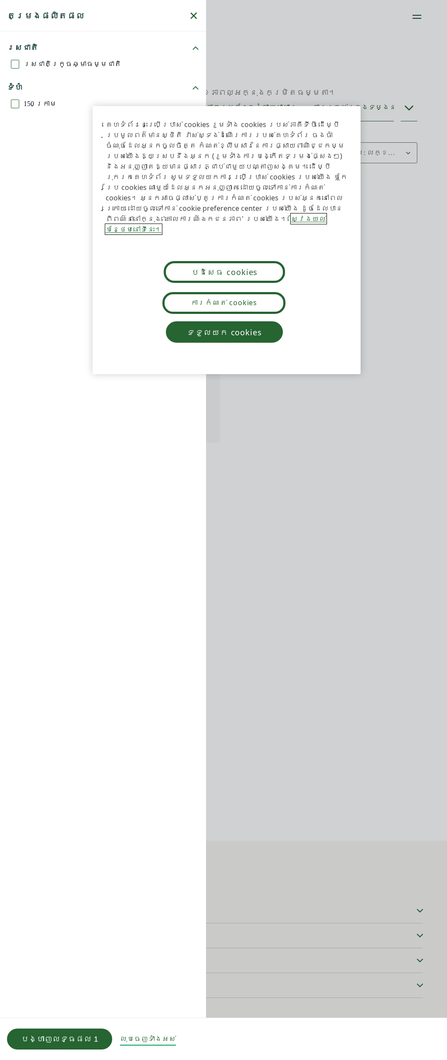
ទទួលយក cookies (224, 332)
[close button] (194, 15)
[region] (227, 240)
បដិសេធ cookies (224, 272)
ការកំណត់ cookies (224, 302)
